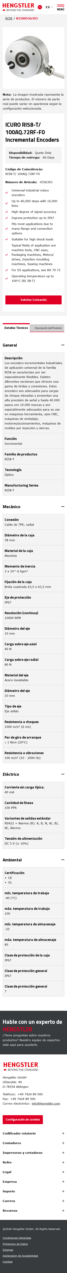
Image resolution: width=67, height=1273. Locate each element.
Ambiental (12, 860)
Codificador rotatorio (19, 1133)
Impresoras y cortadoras (23, 1152)
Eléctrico (11, 774)
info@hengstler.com (46, 1103)
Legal (7, 1172)
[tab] (16, 327)
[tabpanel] (33, 670)
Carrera (9, 1201)
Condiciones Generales (17, 1237)
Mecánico (11, 506)
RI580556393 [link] (27, 18)
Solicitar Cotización (34, 299)
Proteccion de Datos (15, 1243)
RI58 (8, 18)
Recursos (10, 1210)
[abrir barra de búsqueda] (40, 7)
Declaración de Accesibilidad (20, 1255)
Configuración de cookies (23, 1119)
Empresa (10, 1181)
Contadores (12, 1143)
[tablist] (33, 329)
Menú (60, 8)
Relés (7, 1162)
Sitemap (8, 1249)
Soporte (9, 1191)
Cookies (8, 1261)
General (10, 345)
